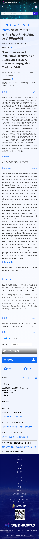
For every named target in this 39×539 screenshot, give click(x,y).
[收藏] (31, 25)
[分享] (23, 24)
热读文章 (19, 462)
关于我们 (19, 487)
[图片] (11, 24)
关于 (19, 484)
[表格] (7, 24)
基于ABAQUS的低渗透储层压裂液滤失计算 (19, 447)
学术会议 (19, 477)
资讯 (19, 469)
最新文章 (19, 460)
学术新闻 (19, 472)
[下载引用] (19, 24)
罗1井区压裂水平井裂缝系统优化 (15, 437)
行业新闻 (19, 475)
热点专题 (19, 465)
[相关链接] (15, 24)
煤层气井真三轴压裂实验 (12, 416)
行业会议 (19, 480)
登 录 (35, 2)
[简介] (3, 24)
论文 (19, 456)
